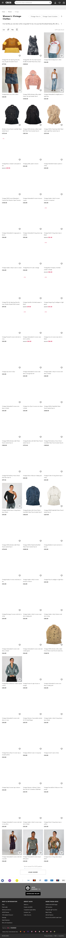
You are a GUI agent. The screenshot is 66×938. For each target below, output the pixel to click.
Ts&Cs (55, 935)
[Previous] (28, 16)
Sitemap (4, 917)
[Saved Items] (59, 2)
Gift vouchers (49, 907)
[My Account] (55, 2)
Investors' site (27, 912)
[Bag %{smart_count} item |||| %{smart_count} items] (64, 2)
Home (3, 11)
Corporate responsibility (30, 909)
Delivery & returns (6, 909)
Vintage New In (35, 16)
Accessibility (61, 935)
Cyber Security (27, 915)
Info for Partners (49, 915)
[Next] (61, 16)
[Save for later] (20, 56)
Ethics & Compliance (7, 922)
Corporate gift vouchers (51, 909)
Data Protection (6, 920)
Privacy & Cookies (49, 935)
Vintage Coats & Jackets (50, 16)
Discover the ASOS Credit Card (53, 917)
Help (3, 904)
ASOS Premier (5, 912)
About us (26, 904)
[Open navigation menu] (3, 2)
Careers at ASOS (28, 907)
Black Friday (49, 912)
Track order (5, 907)
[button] (20, 931)
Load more (33, 872)
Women (10, 11)
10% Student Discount (7, 915)
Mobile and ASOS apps (51, 904)
